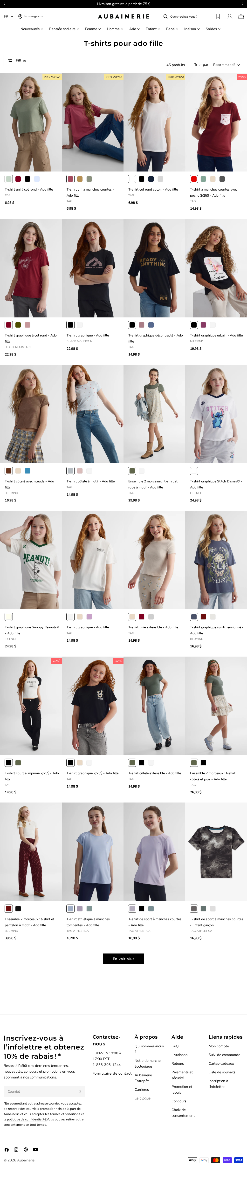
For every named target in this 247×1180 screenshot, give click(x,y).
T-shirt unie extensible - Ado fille (153, 627)
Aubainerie (25, 1160)
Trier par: (201, 65)
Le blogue (143, 1098)
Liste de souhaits (222, 1072)
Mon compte (219, 1046)
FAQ (175, 1046)
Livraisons (179, 1054)
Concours (179, 1101)
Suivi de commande (224, 1054)
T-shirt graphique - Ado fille (88, 335)
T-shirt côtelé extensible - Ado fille (154, 773)
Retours (178, 1063)
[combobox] (190, 16)
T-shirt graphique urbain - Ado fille (216, 335)
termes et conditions (65, 1114)
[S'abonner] (80, 1091)
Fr (6, 16)
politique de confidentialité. (27, 1119)
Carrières (142, 1089)
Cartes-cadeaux (221, 1063)
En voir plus (123, 958)
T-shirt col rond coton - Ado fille (153, 189)
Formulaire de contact (112, 1073)
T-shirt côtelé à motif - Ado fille (91, 481)
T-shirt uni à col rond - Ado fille (29, 189)
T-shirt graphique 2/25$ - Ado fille (92, 773)
